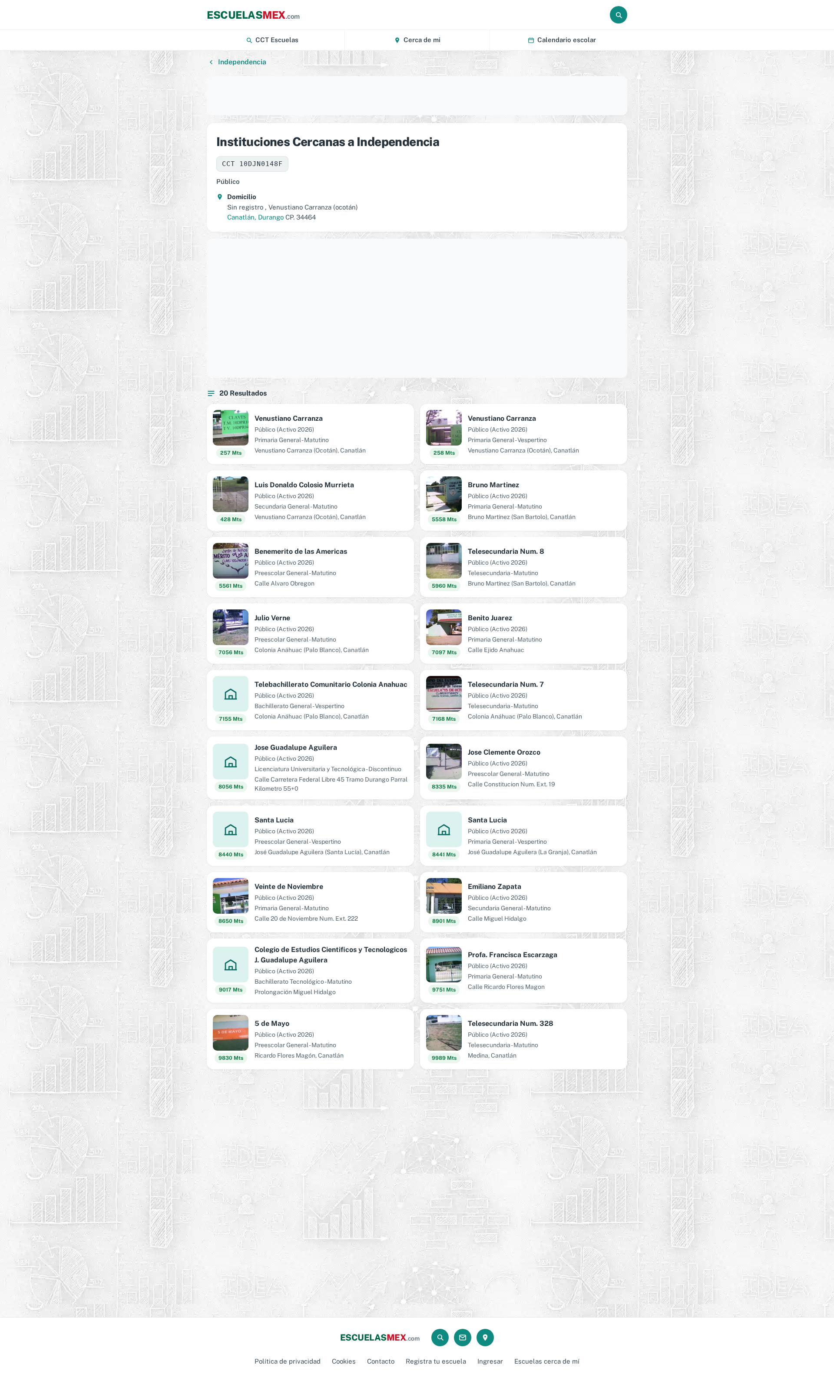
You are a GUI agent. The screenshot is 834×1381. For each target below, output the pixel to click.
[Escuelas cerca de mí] (485, 1337)
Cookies (344, 1361)
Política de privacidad (288, 1361)
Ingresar (490, 1361)
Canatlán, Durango (255, 217)
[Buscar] (618, 14)
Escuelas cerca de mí (546, 1361)
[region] (417, 95)
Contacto (380, 1361)
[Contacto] (462, 1337)
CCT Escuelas (276, 39)
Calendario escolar (566, 39)
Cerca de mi (422, 39)
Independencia (242, 62)
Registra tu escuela (436, 1361)
